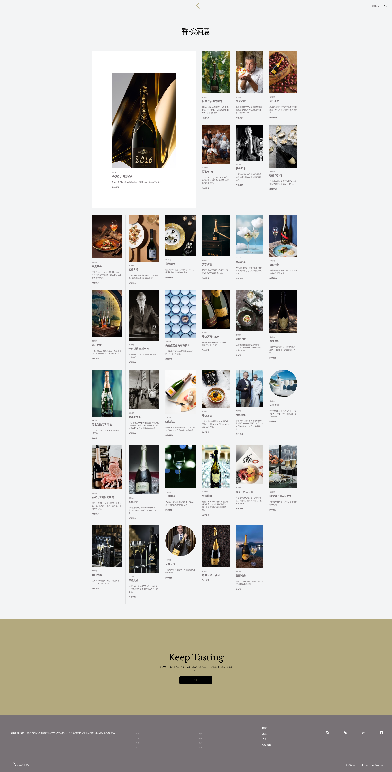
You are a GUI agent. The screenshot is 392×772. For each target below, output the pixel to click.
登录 (386, 5)
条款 (264, 733)
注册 (196, 680)
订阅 (264, 739)
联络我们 (266, 744)
